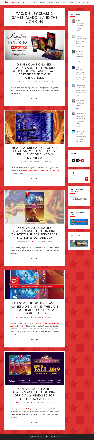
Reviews (71, 2)
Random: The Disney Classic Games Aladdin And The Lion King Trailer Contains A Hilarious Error (34, 308)
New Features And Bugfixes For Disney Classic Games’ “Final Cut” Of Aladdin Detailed (34, 152)
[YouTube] (82, 160)
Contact (46, 437)
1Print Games (61, 437)
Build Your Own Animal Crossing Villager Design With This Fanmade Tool (81, 41)
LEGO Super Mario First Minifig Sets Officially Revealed (79, 56)
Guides (65, 2)
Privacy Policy (37, 437)
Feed (29, 437)
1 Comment (47, 161)
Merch (58, 2)
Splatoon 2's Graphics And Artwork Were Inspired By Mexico (80, 26)
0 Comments (48, 81)
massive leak (24, 409)
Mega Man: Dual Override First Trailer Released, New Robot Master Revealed (81, 136)
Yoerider (37, 161)
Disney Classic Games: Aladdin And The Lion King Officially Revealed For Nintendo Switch (35, 393)
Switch (35, 2)
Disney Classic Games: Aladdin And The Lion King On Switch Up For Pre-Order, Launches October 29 (34, 232)
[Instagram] (78, 160)
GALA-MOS (37, 81)
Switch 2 (42, 2)
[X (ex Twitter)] (73, 160)
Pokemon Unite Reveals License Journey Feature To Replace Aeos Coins (81, 90)
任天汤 (53, 437)
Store (78, 2)
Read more (34, 98)
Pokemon (50, 2)
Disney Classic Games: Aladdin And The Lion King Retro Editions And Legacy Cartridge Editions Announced (34, 71)
